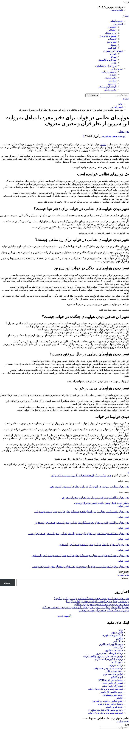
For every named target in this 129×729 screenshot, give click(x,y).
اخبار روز (118, 24)
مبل (121, 629)
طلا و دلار (111, 41)
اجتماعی (112, 30)
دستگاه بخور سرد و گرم (110, 703)
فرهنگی (112, 39)
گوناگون (112, 47)
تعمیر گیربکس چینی (112, 686)
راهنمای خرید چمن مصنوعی (108, 668)
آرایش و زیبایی (108, 71)
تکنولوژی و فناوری (113, 50)
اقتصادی (112, 27)
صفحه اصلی (116, 21)
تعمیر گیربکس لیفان (112, 683)
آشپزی (112, 74)
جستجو (125, 577)
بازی (114, 62)
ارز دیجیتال (110, 33)
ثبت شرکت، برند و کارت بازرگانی (105, 689)
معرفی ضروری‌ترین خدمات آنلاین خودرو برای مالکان (101, 604)
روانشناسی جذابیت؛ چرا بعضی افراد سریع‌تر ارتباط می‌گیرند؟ (97, 601)
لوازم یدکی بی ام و (113, 674)
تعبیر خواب (123, 131)
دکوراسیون (110, 77)
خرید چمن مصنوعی (112, 695)
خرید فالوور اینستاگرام (111, 644)
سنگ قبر (118, 641)
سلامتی (112, 80)
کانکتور (119, 698)
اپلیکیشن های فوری (112, 635)
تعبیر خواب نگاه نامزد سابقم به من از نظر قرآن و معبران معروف (95, 497)
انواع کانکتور (116, 677)
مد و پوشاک (110, 89)
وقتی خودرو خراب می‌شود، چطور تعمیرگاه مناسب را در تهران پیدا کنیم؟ (91, 598)
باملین (126, 15)
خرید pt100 (117, 662)
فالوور (119, 638)
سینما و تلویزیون (108, 36)
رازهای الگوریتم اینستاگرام (109, 659)
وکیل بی (118, 647)
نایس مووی (117, 632)
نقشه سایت (117, 10)
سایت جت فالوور (114, 650)
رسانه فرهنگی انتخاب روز (109, 653)
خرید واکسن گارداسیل (111, 692)
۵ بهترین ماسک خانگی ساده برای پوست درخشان (104, 610)
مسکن (112, 44)
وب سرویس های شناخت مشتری (105, 709)
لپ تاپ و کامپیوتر (107, 59)
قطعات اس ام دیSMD (110, 680)
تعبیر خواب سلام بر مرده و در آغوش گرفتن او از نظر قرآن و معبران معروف (89, 486)
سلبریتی (112, 83)
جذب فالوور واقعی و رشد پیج (108, 701)
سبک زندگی (117, 68)
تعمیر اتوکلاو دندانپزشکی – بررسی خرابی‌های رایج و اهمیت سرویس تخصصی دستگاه (85, 607)
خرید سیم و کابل (114, 671)
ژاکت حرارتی (116, 665)
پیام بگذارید (123, 574)
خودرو (113, 53)
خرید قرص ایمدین (113, 706)
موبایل (113, 56)
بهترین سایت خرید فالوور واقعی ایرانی (103, 656)
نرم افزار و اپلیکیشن (105, 65)
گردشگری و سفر (107, 86)
